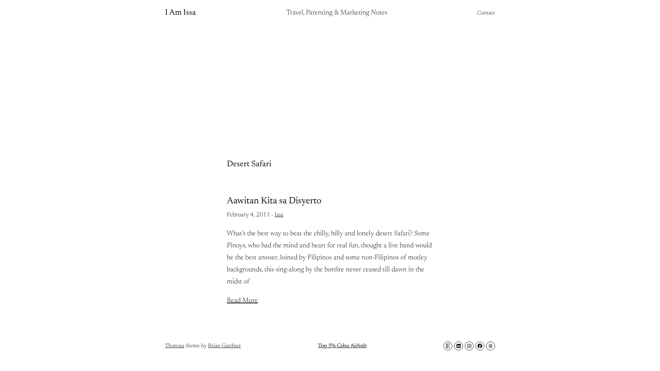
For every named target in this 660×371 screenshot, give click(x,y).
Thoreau (174, 346)
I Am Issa (180, 13)
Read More (242, 300)
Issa (279, 215)
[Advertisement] (330, 81)
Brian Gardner (224, 346)
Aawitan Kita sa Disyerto (274, 201)
